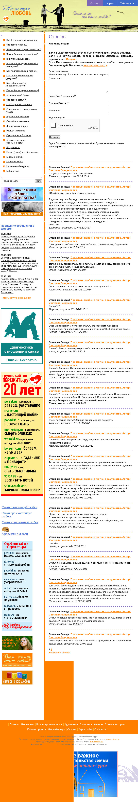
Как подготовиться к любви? (21, 71)
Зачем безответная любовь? (22, 54)
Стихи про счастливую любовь (17, 515)
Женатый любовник (17, 126)
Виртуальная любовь (18, 58)
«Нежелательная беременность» (15, 141)
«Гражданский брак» (17, 95)
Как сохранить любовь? (19, 104)
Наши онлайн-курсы (17, 166)
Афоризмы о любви (15, 534)
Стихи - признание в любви (20, 522)
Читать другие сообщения (16, 297)
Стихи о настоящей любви (19, 507)
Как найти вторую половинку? (22, 90)
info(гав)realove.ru (49, 744)
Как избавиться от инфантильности (16, 84)
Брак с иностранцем (17, 116)
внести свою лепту (95, 65)
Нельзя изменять (15, 130)
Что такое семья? (16, 99)
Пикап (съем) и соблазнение (22, 152)
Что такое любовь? (16, 44)
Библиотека (12, 171)
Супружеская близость (18, 135)
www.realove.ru (112, 739)
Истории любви (14, 161)
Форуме (70, 59)
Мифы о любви (14, 156)
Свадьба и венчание (17, 121)
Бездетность (13, 147)
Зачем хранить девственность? (23, 49)
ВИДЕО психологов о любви (21, 40)
